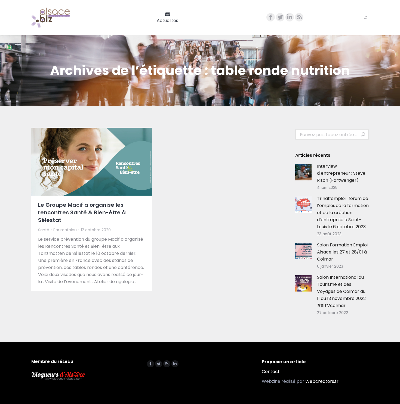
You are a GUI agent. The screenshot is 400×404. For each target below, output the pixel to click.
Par (65, 230)
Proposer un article (284, 362)
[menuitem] (167, 17)
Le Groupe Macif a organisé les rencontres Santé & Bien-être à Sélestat (82, 212)
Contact (271, 371)
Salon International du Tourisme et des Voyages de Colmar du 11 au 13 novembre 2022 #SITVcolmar (341, 291)
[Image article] (303, 172)
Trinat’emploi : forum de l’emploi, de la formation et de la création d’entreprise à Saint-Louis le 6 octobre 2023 (343, 212)
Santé (43, 230)
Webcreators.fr (322, 381)
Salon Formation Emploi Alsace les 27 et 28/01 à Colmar (342, 252)
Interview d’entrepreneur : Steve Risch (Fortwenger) (341, 173)
